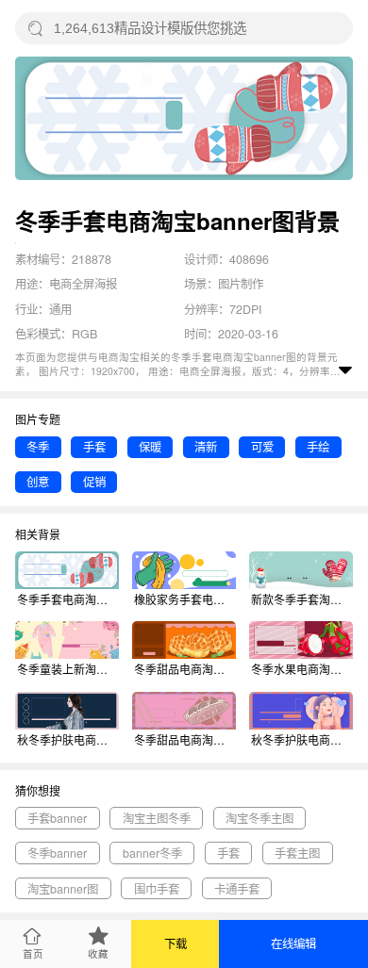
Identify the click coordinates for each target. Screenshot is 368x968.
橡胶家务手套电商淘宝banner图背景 (185, 599)
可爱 (262, 446)
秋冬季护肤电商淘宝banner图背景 (68, 739)
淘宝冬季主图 (259, 818)
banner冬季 (152, 853)
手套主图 (297, 853)
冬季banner (57, 853)
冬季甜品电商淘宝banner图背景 (185, 669)
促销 (94, 481)
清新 (205, 446)
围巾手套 (156, 888)
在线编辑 (293, 943)
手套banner (57, 818)
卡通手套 (236, 888)
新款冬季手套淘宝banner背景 (302, 599)
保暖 (150, 446)
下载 (175, 943)
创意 (37, 481)
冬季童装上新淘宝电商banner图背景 (68, 669)
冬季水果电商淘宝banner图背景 (302, 669)
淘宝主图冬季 (157, 818)
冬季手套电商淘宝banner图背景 (68, 599)
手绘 (318, 446)
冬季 (37, 446)
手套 (94, 446)
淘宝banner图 (62, 888)
